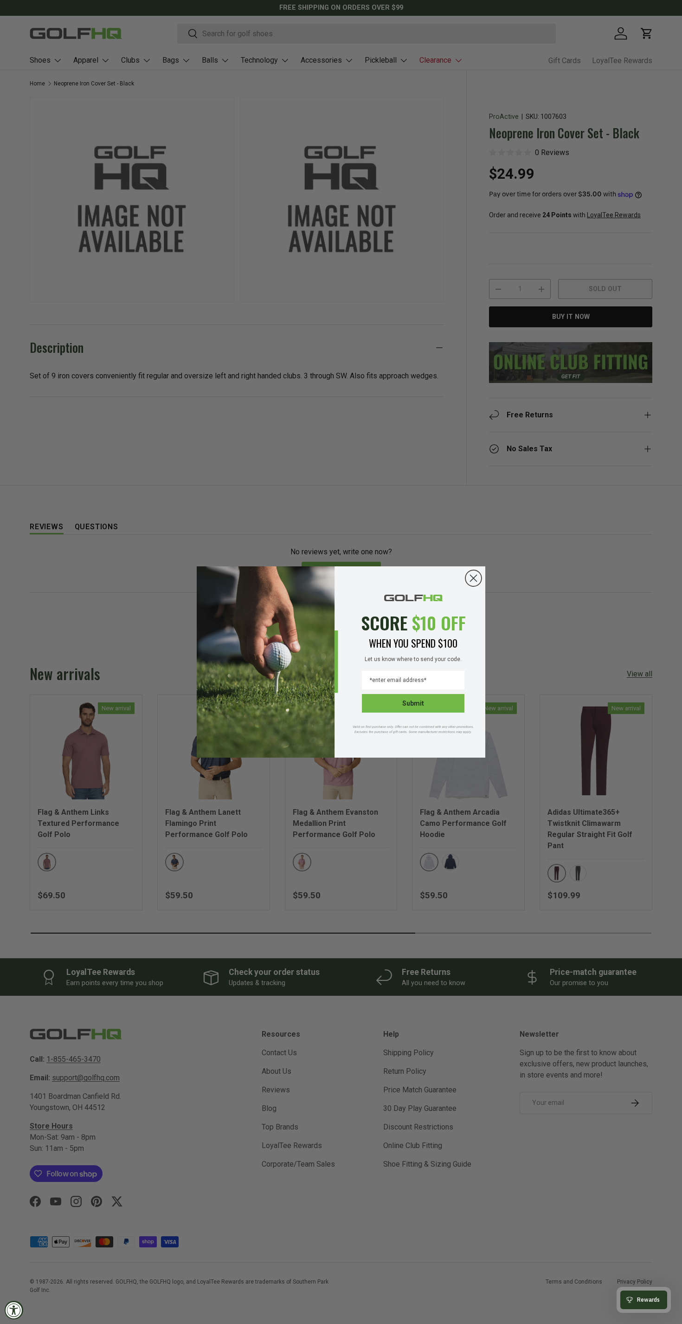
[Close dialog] (473, 578)
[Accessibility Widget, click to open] (14, 1310)
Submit (413, 703)
